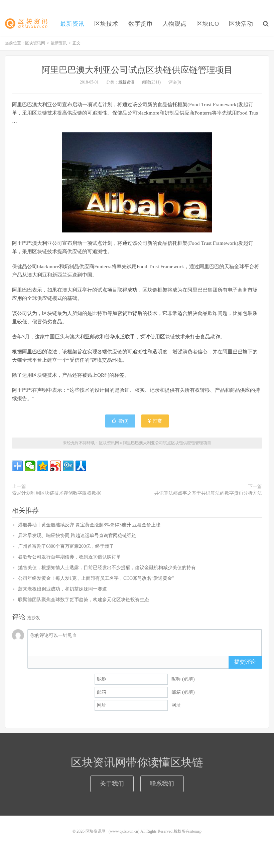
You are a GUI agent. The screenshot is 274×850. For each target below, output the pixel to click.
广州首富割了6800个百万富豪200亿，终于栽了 (66, 546)
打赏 (156, 420)
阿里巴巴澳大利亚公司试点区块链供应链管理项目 (137, 70)
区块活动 (241, 23)
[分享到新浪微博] (55, 466)
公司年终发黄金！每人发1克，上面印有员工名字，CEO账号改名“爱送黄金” (96, 578)
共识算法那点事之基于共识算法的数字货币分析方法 (208, 493)
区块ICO (207, 23)
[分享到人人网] (81, 466)
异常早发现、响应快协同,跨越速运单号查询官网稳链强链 (77, 535)
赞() (123, 420)
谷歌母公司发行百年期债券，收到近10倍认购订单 (69, 556)
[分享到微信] (30, 466)
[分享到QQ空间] (42, 466)
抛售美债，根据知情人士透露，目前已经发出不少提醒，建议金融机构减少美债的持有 (107, 567)
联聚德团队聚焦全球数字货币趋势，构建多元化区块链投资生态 (83, 599)
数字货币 (140, 23)
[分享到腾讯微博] (68, 466)
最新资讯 (72, 23)
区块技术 (106, 23)
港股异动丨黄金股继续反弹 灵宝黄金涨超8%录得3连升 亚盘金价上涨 (89, 524)
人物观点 (174, 23)
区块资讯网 (28, 23)
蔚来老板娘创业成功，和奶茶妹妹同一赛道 (62, 588)
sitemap (195, 831)
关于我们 (112, 783)
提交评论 (245, 662)
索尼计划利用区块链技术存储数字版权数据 (56, 493)
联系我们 (162, 783)
